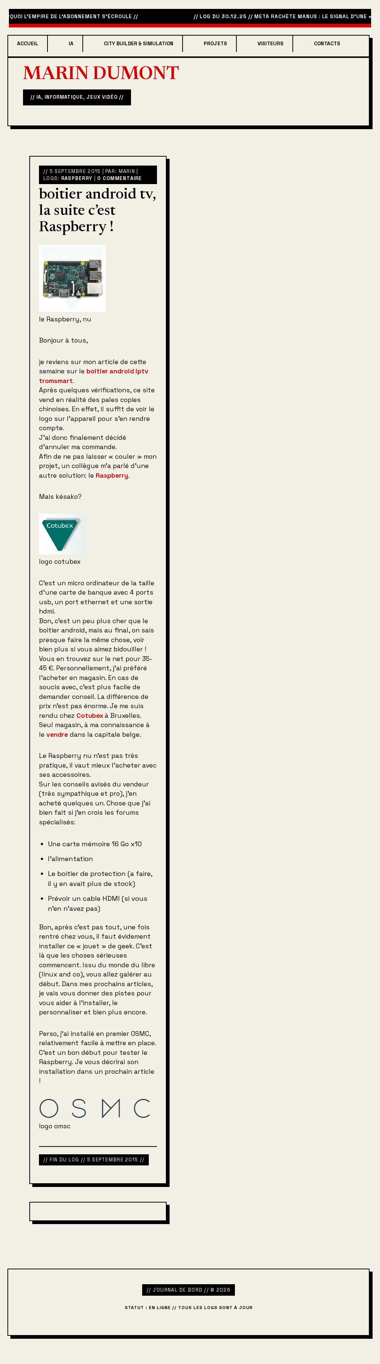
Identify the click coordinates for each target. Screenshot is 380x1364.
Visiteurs (271, 43)
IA (71, 43)
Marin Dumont (101, 75)
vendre (57, 734)
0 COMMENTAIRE (119, 178)
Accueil (27, 43)
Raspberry (77, 178)
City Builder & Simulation (138, 43)
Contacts (327, 43)
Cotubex (90, 716)
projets (215, 43)
